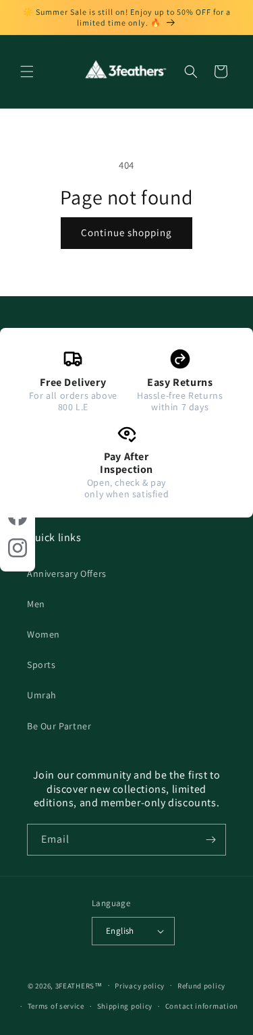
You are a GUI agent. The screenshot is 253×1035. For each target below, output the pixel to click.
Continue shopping (126, 232)
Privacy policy (140, 985)
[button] (27, 71)
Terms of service (56, 1006)
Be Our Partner (59, 726)
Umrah (42, 695)
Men (36, 604)
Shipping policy (125, 1006)
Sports (41, 665)
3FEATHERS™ (79, 985)
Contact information (201, 1006)
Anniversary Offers (67, 573)
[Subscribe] (210, 840)
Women (43, 634)
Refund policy (201, 985)
